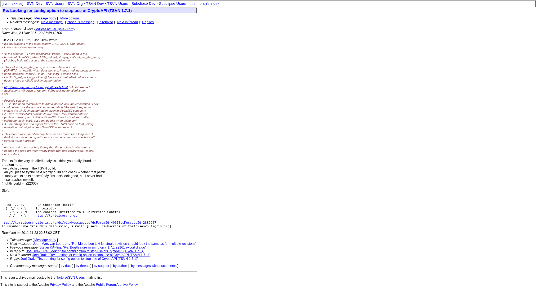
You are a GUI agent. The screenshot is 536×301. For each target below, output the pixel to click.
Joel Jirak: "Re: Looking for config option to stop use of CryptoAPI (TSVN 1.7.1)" (85, 251)
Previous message (80, 22)
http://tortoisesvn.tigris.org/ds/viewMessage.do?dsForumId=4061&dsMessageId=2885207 (79, 222)
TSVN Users (117, 3)
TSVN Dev (95, 3)
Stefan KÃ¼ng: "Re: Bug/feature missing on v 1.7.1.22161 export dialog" (92, 247)
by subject (101, 266)
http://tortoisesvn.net (56, 215)
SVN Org (75, 3)
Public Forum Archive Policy (117, 284)
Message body (45, 18)
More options (70, 18)
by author (120, 266)
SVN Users (55, 3)
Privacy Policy (60, 284)
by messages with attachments (154, 266)
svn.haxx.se (12, 3)
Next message (52, 22)
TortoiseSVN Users (70, 277)
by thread (83, 266)
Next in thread (127, 22)
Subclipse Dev (143, 3)
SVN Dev (34, 3)
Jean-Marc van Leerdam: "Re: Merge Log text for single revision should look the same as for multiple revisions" (115, 243)
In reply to (106, 22)
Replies (148, 22)
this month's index (204, 3)
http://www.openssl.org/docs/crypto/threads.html (36, 87)
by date (66, 266)
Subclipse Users (172, 3)
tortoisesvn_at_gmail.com (54, 29)
